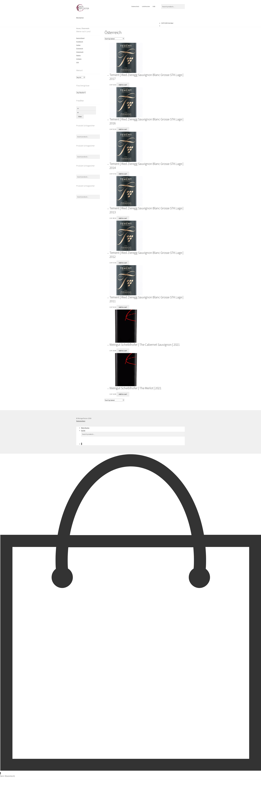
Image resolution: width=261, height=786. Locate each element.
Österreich (79, 48)
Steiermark (79, 52)
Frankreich (79, 42)
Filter (80, 117)
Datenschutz (135, 6)
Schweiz (78, 59)
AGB (154, 6)
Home (78, 28)
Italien (78, 45)
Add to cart (123, 85)
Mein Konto (85, 428)
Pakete (78, 55)
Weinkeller (80, 18)
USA (77, 62)
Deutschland (80, 38)
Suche (83, 430)
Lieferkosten (146, 6)
